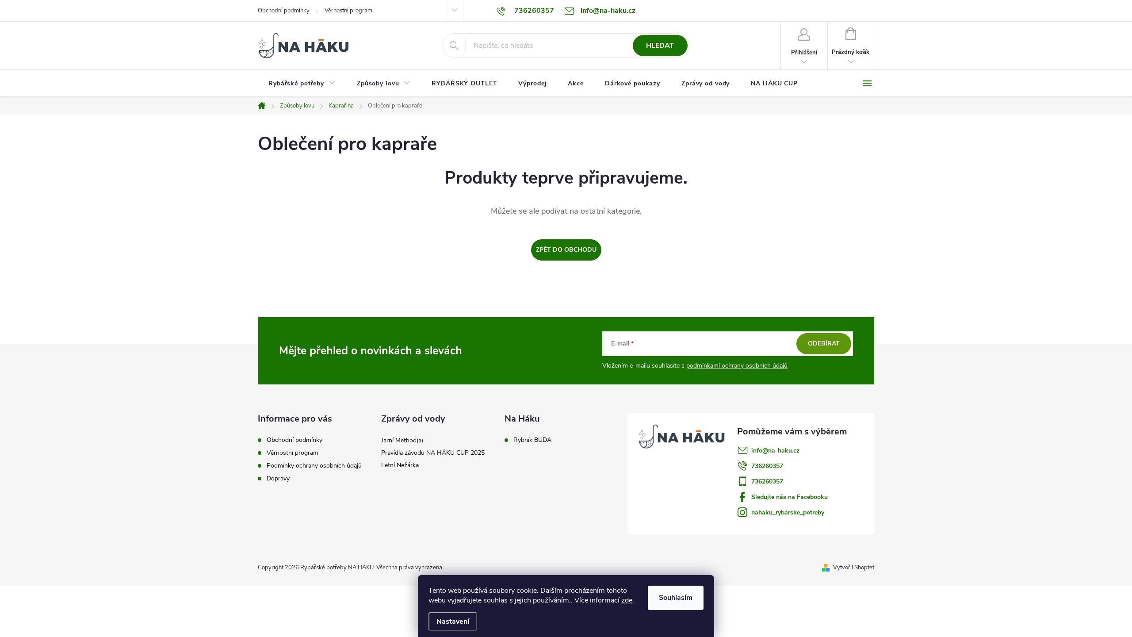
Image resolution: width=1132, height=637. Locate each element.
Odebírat (824, 343)
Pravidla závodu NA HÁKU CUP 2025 (433, 453)
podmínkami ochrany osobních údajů (737, 365)
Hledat (660, 45)
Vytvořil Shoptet (853, 568)
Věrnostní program (348, 11)
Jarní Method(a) (402, 440)
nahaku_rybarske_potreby (787, 512)
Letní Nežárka (400, 465)
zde (626, 600)
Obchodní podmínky (284, 11)
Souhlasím (675, 597)
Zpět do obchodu (566, 250)
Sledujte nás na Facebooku (789, 497)
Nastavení (452, 621)
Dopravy (278, 478)
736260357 (767, 466)
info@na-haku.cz (775, 450)
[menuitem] (302, 83)
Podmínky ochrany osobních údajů (314, 465)
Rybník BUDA (532, 440)
